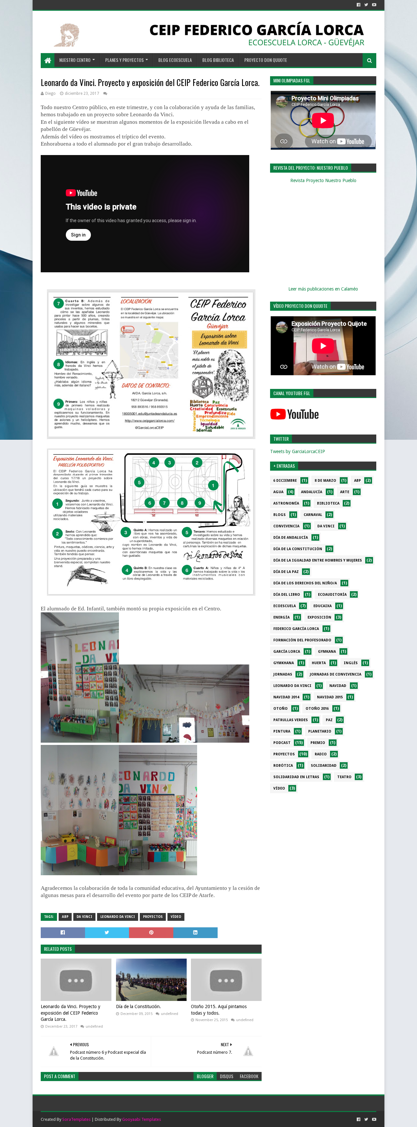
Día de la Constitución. (138, 1006)
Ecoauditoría (332, 594)
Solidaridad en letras (296, 777)
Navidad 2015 (330, 697)
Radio (321, 754)
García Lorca (286, 651)
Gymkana (327, 651)
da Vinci (84, 917)
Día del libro (286, 594)
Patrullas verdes (290, 720)
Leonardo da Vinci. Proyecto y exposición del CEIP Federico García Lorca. (70, 1013)
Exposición (319, 617)
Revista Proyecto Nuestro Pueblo (323, 180)
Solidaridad (324, 765)
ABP (65, 917)
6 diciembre (285, 480)
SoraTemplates (76, 1119)
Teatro (344, 777)
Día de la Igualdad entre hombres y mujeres (317, 560)
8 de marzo (325, 480)
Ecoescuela (284, 606)
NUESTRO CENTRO (75, 59)
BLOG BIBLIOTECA (218, 59)
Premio (317, 743)
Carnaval (313, 515)
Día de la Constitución (297, 549)
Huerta (319, 663)
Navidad (337, 686)
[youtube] (373, 5)
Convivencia (286, 526)
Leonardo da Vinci (117, 917)
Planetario (319, 731)
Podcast (282, 743)
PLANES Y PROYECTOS (124, 59)
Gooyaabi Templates (141, 1119)
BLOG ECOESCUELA (175, 59)
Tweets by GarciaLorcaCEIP (297, 451)
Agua (278, 492)
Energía (281, 617)
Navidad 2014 (286, 697)
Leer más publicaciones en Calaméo (323, 289)
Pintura (281, 731)
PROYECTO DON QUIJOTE (265, 59)
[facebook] (358, 5)
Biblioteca (328, 503)
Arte (344, 492)
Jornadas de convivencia (335, 674)
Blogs (279, 515)
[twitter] (366, 5)
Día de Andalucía (290, 537)
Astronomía (286, 503)
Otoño (280, 708)
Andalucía (311, 492)
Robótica (283, 765)
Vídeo (176, 917)
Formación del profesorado (302, 640)
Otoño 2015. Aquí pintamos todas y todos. (219, 1010)
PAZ (329, 720)
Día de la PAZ (286, 572)
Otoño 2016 (317, 708)
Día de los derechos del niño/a (305, 583)
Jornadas (282, 674)
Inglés (351, 663)
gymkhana (283, 663)
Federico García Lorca (296, 629)
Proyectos (153, 917)
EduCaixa (322, 606)
